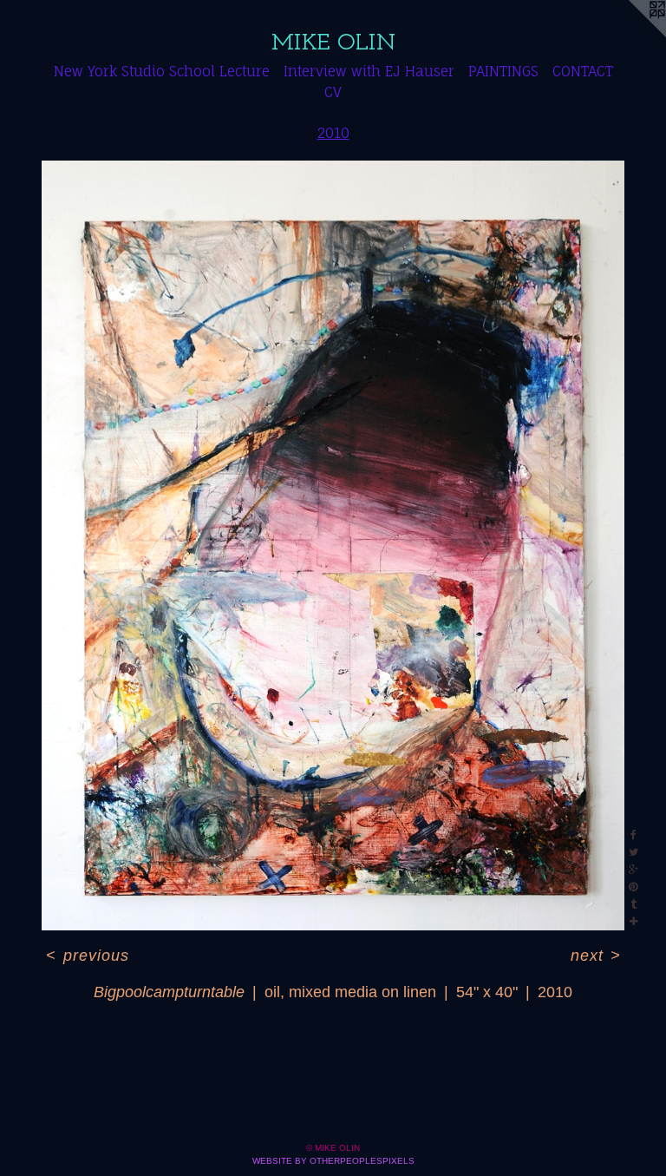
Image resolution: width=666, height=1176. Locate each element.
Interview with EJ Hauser (369, 71)
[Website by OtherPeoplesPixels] (631, 34)
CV (333, 92)
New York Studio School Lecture (162, 71)
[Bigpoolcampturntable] (333, 545)
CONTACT (582, 71)
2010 (333, 132)
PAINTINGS (503, 71)
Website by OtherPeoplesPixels (333, 1161)
